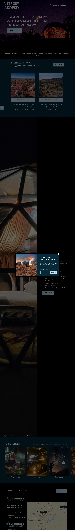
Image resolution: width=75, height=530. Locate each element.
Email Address (45, 269)
